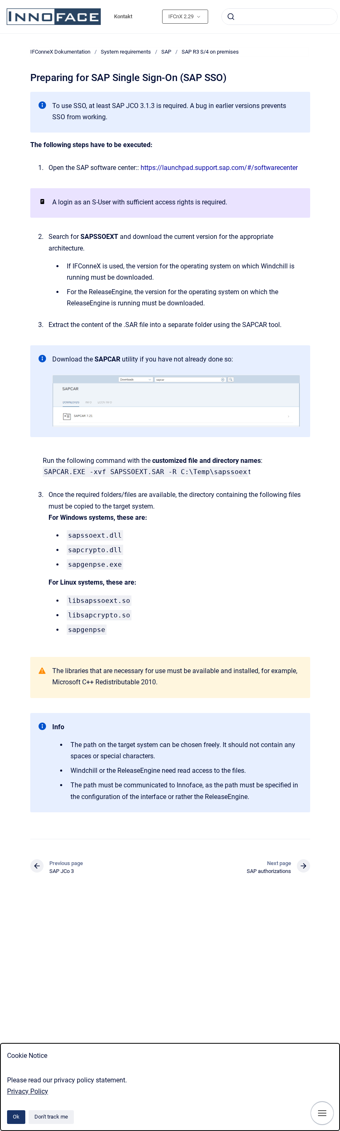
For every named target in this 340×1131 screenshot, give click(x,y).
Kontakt (123, 16)
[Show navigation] (322, 1113)
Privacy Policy (27, 1091)
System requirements (126, 52)
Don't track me (51, 1117)
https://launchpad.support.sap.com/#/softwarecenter (219, 168)
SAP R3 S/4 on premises (210, 52)
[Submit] (231, 16)
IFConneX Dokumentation (60, 52)
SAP (166, 52)
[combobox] (279, 17)
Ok (16, 1117)
